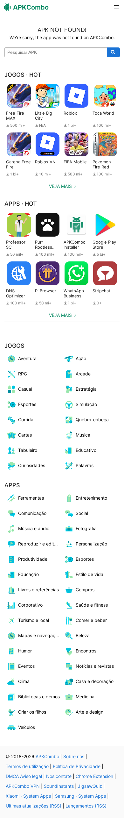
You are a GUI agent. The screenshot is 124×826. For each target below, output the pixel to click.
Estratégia (86, 389)
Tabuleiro (27, 450)
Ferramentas (31, 498)
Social (82, 513)
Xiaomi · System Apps (28, 796)
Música (83, 435)
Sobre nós (73, 756)
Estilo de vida (89, 574)
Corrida (25, 419)
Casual (25, 389)
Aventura (27, 358)
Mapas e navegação (39, 635)
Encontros (86, 650)
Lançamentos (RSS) (86, 805)
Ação (81, 358)
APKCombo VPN (23, 786)
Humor (25, 650)
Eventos (26, 666)
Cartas (25, 435)
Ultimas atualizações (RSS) (33, 805)
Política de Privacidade (76, 766)
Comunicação (32, 513)
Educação (28, 574)
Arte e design (89, 712)
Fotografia (86, 528)
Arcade (83, 373)
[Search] (113, 52)
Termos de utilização (27, 766)
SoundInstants (59, 786)
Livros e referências (38, 589)
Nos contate (59, 776)
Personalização (91, 543)
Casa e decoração (95, 681)
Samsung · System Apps (80, 796)
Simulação (86, 404)
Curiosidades (31, 465)
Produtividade (32, 559)
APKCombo (47, 756)
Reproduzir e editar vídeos (40, 543)
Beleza (83, 635)
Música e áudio (33, 528)
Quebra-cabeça (92, 419)
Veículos (26, 727)
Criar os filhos (32, 712)
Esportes (27, 404)
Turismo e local (33, 620)
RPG (22, 373)
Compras (85, 589)
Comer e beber (91, 620)
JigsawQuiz (90, 786)
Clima (24, 681)
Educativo (86, 450)
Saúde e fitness (92, 605)
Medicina (85, 696)
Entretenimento (91, 498)
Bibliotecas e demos (39, 696)
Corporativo (30, 605)
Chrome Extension (94, 776)
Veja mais (60, 186)
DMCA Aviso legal (24, 776)
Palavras (84, 465)
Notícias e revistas (95, 666)
